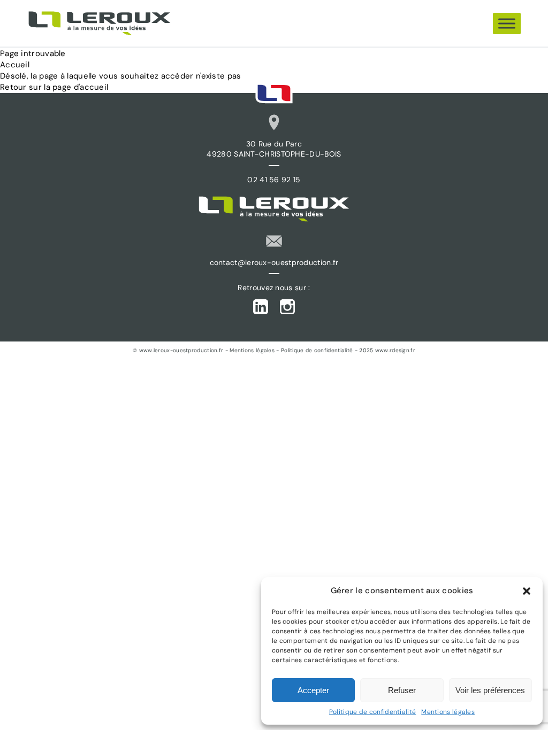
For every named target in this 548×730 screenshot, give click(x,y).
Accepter (313, 690)
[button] (526, 591)
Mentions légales (448, 712)
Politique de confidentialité (372, 712)
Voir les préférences (490, 690)
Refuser (402, 690)
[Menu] (506, 23)
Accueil (14, 64)
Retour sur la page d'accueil (54, 87)
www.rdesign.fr (395, 350)
